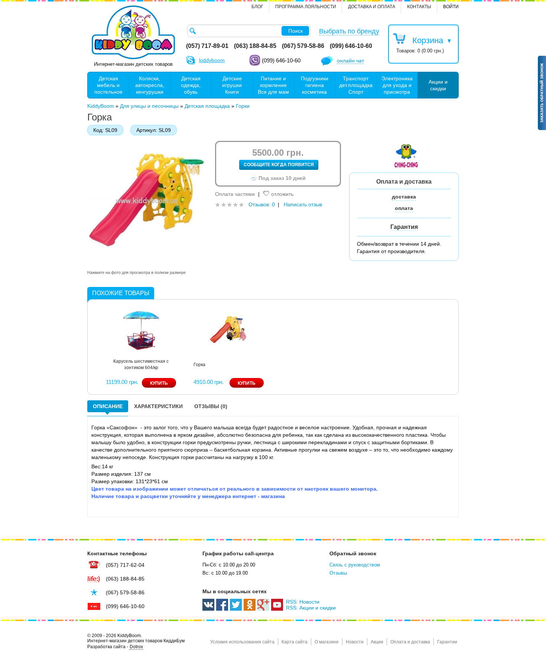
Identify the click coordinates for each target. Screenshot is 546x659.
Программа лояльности (305, 6)
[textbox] (249, 31)
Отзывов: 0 (261, 204)
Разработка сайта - (115, 646)
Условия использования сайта (242, 642)
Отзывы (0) (210, 406)
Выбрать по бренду (349, 31)
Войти (451, 6)
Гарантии (447, 642)
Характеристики (158, 406)
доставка (404, 197)
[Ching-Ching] (407, 155)
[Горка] (228, 329)
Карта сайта (295, 642)
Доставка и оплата (371, 6)
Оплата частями (235, 194)
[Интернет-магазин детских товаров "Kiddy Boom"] (133, 32)
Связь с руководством (354, 565)
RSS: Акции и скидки (311, 608)
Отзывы (338, 573)
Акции (377, 642)
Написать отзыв (303, 204)
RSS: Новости (302, 602)
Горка (199, 364)
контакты (419, 6)
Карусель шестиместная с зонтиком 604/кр (141, 364)
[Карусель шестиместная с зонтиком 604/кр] (141, 329)
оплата (404, 208)
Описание (108, 406)
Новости (355, 642)
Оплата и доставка (410, 642)
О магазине (327, 642)
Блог (257, 6)
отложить (282, 194)
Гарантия (404, 227)
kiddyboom (212, 60)
